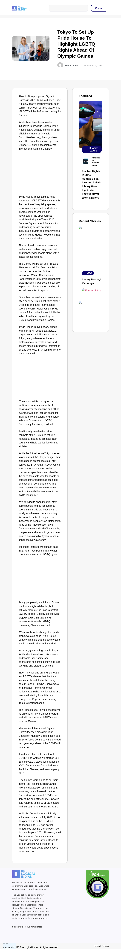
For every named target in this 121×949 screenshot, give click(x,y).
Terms (97, 946)
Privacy (105, 946)
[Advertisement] (40, 173)
